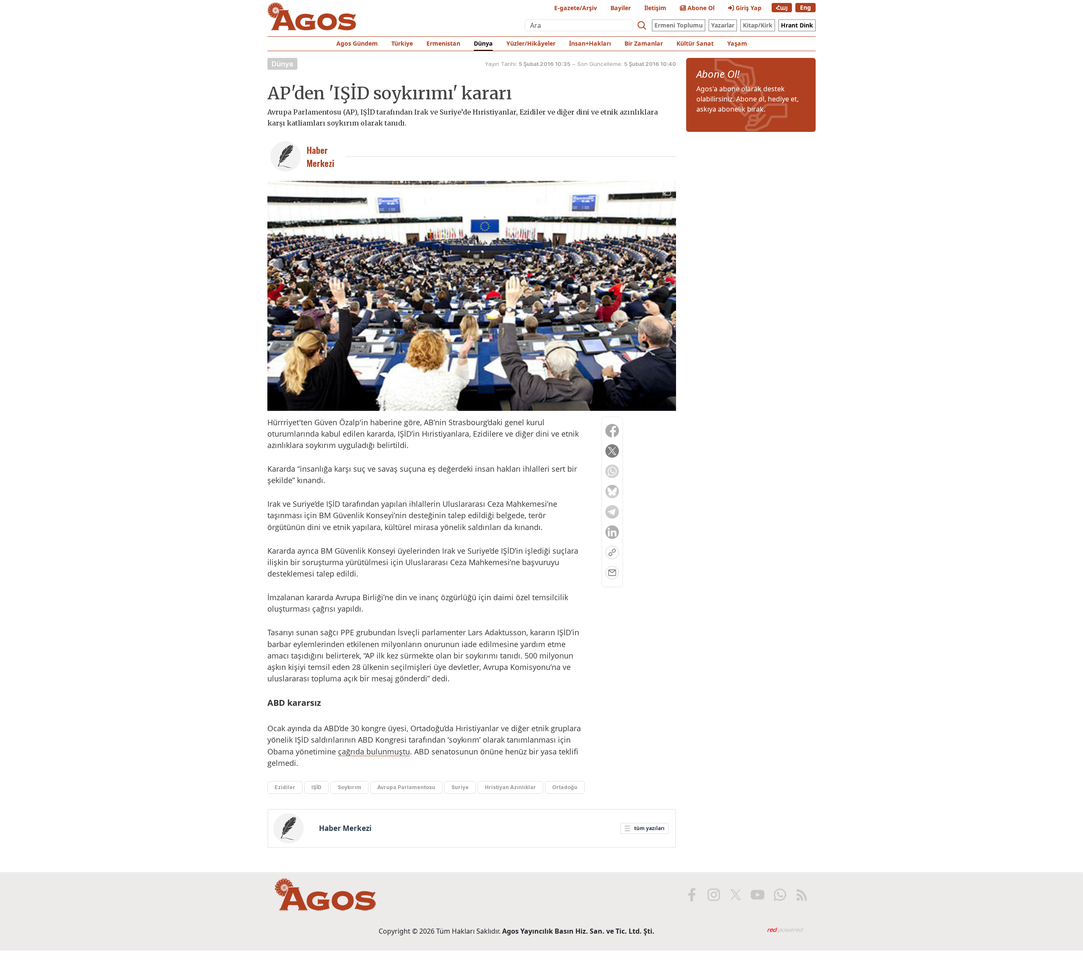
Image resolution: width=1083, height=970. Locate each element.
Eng (805, 7)
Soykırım (349, 787)
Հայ (782, 7)
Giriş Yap (747, 8)
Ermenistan (443, 43)
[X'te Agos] (736, 895)
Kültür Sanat (695, 43)
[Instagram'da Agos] (714, 895)
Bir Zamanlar (643, 43)
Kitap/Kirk (757, 25)
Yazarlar (722, 25)
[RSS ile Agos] (802, 895)
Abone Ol (700, 8)
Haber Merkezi (345, 828)
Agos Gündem (357, 43)
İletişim (655, 8)
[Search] (642, 25)
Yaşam (737, 43)
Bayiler (620, 8)
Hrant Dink (797, 25)
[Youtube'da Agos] (758, 895)
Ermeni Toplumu (678, 25)
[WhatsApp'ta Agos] (780, 895)
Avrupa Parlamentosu (406, 787)
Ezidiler (285, 787)
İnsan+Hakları (590, 43)
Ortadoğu (564, 787)
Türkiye (402, 43)
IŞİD (316, 787)
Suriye (460, 787)
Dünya (483, 43)
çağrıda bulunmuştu (374, 751)
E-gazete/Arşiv (575, 8)
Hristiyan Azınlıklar (510, 787)
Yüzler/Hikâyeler (530, 43)
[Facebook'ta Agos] (692, 895)
